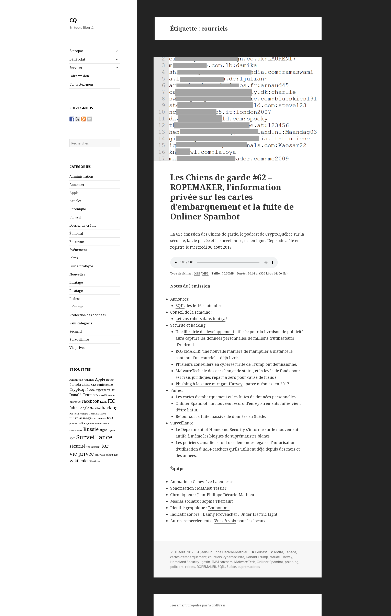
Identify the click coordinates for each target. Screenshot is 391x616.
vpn (97, 454)
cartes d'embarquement (188, 557)
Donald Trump (82, 394)
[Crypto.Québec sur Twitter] (77, 119)
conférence (105, 384)
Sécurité (75, 331)
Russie (91, 429)
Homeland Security (184, 562)
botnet (110, 379)
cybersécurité (233, 557)
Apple (74, 193)
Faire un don (79, 76)
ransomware (75, 430)
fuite (73, 407)
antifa (278, 552)
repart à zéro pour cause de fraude (244, 377)
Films (73, 258)
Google (83, 408)
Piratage (76, 282)
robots (190, 566)
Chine (86, 384)
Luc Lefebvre (99, 418)
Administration (81, 176)
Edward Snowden (106, 395)
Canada (75, 384)
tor (105, 445)
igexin (205, 562)
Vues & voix (225, 520)
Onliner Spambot (191, 403)
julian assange (80, 418)
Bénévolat (77, 59)
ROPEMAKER (188, 351)
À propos (76, 51)
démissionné (284, 364)
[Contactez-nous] (89, 119)
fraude (275, 557)
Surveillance (79, 339)
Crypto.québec (82, 389)
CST (113, 390)
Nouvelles (77, 274)
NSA (110, 418)
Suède (259, 416)
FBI (111, 401)
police (82, 423)
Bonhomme (219, 507)
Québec (90, 423)
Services (75, 67)
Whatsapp (112, 454)
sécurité (77, 446)
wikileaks (79, 461)
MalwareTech (244, 562)
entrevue (75, 401)
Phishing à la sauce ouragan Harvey (209, 384)
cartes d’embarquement (205, 397)
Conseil (75, 217)
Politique (76, 307)
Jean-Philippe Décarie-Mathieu (90, 413)
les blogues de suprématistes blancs (236, 436)
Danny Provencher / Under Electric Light (240, 514)
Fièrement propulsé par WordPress (197, 605)
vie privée (81, 453)
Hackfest (95, 408)
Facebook (90, 401)
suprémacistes (249, 566)
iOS (71, 413)
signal (104, 430)
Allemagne (76, 379)
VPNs (102, 454)
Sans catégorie (80, 323)
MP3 (205, 273)
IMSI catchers (222, 562)
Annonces (77, 184)
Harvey (286, 557)
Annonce (89, 379)
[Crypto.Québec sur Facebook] (71, 119)
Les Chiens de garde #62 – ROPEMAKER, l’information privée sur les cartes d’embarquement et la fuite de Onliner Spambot (232, 197)
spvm (112, 430)
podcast (73, 423)
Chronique (77, 209)
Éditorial (76, 233)
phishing (291, 562)
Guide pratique (81, 266)
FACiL (103, 401)
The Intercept (93, 446)
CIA (93, 384)
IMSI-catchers (215, 449)
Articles (75, 201)
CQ (73, 20)
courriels (215, 557)
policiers (176, 566)
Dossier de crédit (82, 225)
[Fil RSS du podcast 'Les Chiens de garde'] (83, 119)
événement (78, 250)
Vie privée (77, 347)
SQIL (72, 438)
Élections (94, 461)
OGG (197, 273)
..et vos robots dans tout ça (200, 318)
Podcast (75, 298)
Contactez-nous (81, 84)
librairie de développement (209, 331)
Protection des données (87, 315)
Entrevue (76, 241)
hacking (110, 407)
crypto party (103, 389)
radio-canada (102, 423)
